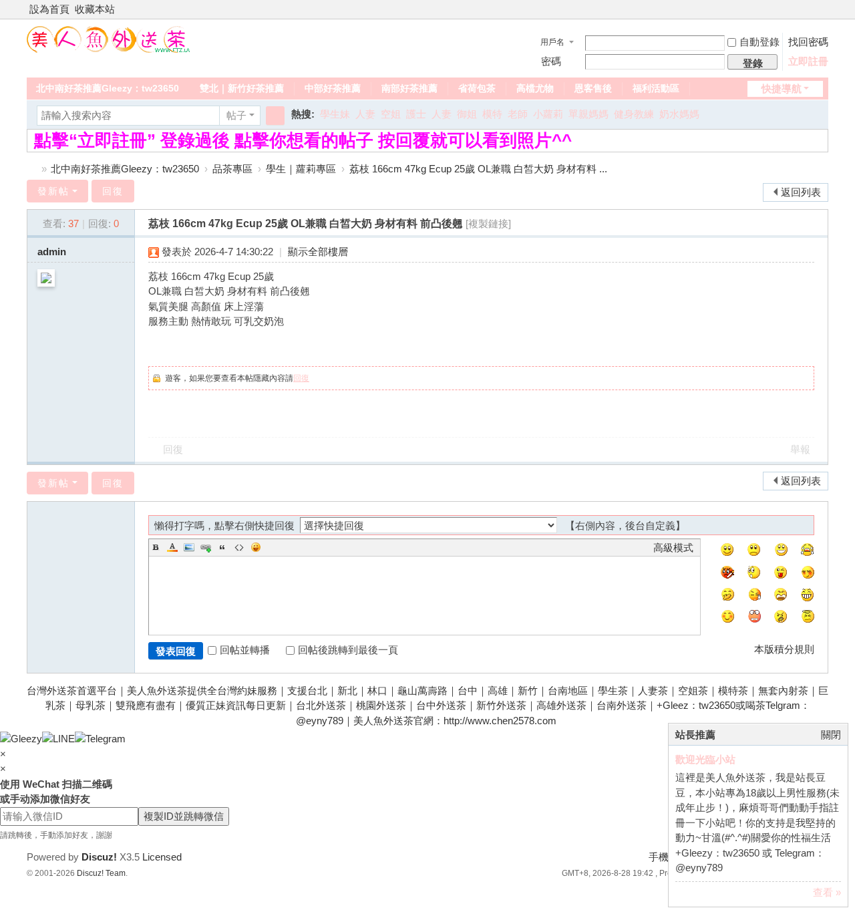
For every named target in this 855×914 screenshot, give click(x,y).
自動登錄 (759, 41)
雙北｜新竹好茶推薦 (242, 88)
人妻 (365, 114)
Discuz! (99, 857)
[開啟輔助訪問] (809, 9)
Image (189, 547)
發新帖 (53, 191)
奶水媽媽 (679, 114)
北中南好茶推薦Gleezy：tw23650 (107, 88)
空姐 (391, 114)
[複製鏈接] (488, 223)
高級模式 (673, 547)
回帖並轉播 (245, 649)
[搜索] (275, 115)
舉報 (800, 449)
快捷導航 (781, 88)
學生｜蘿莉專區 (301, 168)
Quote (222, 547)
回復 (113, 191)
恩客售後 (593, 88)
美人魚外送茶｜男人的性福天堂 (32, 168)
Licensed (162, 857)
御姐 (467, 114)
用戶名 (552, 42)
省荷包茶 (477, 88)
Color (172, 547)
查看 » (827, 892)
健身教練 (634, 114)
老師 (518, 114)
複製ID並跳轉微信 (184, 816)
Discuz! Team (101, 873)
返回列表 (801, 192)
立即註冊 (808, 61)
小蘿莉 (548, 114)
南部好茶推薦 (409, 88)
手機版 (664, 857)
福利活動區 (656, 88)
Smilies (256, 547)
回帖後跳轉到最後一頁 (348, 649)
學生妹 (335, 114)
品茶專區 (232, 168)
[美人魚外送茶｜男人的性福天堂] (109, 38)
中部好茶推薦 (333, 88)
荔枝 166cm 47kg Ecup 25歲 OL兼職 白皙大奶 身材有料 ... (478, 168)
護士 (416, 114)
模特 (492, 114)
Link (205, 547)
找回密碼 (808, 41)
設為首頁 (49, 9)
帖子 (236, 115)
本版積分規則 (784, 649)
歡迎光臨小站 (705, 759)
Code (239, 547)
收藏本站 (95, 9)
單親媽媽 (588, 114)
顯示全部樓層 (318, 251)
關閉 (831, 734)
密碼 (551, 61)
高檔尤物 (535, 88)
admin (51, 251)
